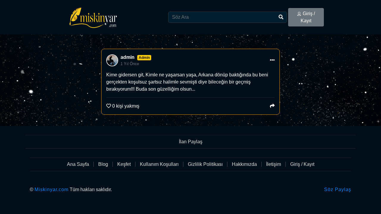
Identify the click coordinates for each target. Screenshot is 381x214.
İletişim (273, 164)
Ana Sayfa (78, 164)
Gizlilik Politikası (205, 164)
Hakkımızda (244, 164)
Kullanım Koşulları (159, 164)
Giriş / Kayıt (308, 17)
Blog (103, 164)
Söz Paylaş (337, 189)
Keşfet (124, 164)
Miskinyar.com (51, 189)
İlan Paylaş (190, 141)
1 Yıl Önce (130, 64)
